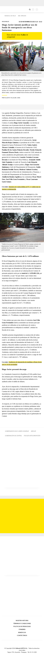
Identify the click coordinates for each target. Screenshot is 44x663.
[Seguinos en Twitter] (21, 654)
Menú (41, 9)
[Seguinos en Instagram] (25, 654)
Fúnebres (22, 629)
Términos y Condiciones (22, 623)
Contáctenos (22, 635)
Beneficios (22, 632)
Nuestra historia (22, 620)
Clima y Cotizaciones (26, 9)
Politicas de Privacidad (22, 626)
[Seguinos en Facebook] (19, 654)
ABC (5, 9)
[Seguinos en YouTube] (23, 654)
